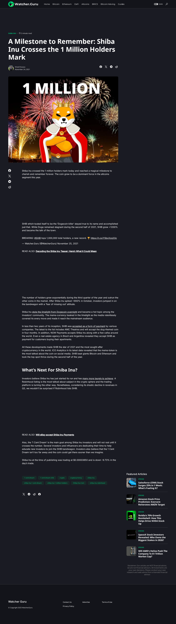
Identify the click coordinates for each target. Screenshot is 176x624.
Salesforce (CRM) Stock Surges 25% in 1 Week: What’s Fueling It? (150, 485)
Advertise (86, 602)
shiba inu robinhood (97, 483)
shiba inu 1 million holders (57, 483)
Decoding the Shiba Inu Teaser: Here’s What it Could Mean (66, 251)
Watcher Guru (17, 601)
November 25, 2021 (67, 243)
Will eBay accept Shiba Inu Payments (55, 434)
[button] (158, 4)
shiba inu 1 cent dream (33, 483)
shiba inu (91, 478)
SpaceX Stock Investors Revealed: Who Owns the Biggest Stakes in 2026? (152, 537)
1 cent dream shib (47, 478)
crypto (62, 478)
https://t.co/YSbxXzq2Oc (104, 238)
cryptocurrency (76, 478)
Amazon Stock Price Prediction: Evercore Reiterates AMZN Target (151, 502)
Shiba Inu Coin (78, 483)
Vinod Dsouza (20, 67)
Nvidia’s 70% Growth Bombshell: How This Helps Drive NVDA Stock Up (151, 519)
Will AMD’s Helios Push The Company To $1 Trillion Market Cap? (152, 554)
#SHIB (37, 238)
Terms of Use (107, 602)
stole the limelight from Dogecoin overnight (54, 311)
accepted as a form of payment (88, 326)
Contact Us (67, 602)
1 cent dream (29, 478)
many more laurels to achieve (97, 378)
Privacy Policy (68, 606)
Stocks (141, 479)
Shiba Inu (12, 33)
